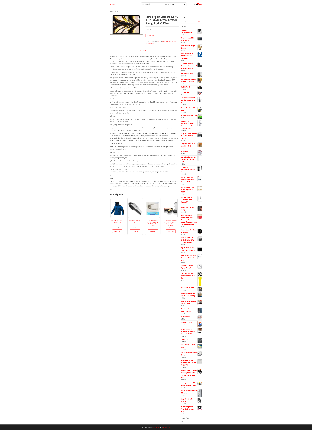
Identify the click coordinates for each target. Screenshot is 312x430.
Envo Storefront (167, 427)
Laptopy (158, 41)
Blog (116, 11)
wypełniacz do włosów (150, 43)
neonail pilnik (165, 41)
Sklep (111, 11)
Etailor (112, 4)
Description (143, 51)
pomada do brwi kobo (172, 41)
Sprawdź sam (150, 36)
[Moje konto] (194, 4)
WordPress (156, 427)
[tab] (144, 51)
